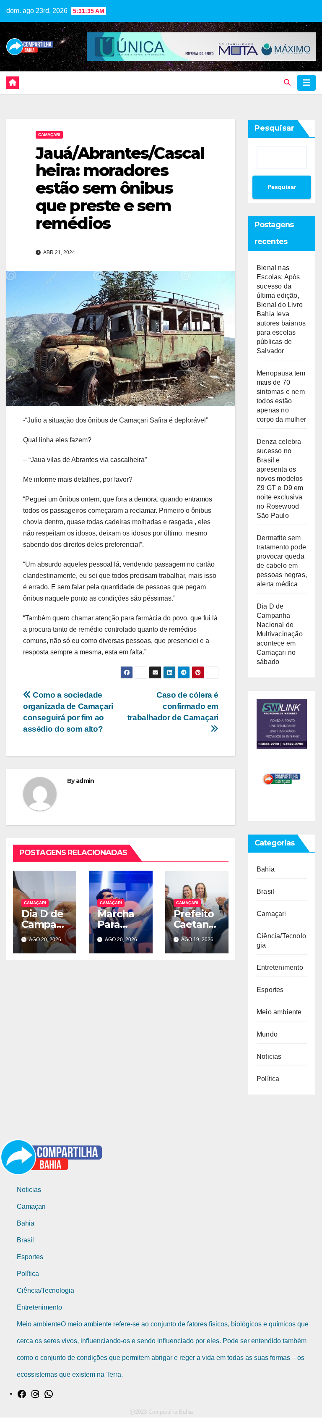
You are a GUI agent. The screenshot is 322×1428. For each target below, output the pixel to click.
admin (85, 781)
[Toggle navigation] (306, 83)
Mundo (267, 1034)
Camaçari (49, 134)
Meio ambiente (279, 1012)
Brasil (265, 891)
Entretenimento (280, 967)
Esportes (270, 989)
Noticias (269, 1056)
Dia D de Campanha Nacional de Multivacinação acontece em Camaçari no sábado (280, 634)
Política (268, 1078)
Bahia (266, 869)
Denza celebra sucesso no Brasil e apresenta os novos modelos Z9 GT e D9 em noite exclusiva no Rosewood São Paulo (280, 478)
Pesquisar (274, 128)
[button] (287, 82)
